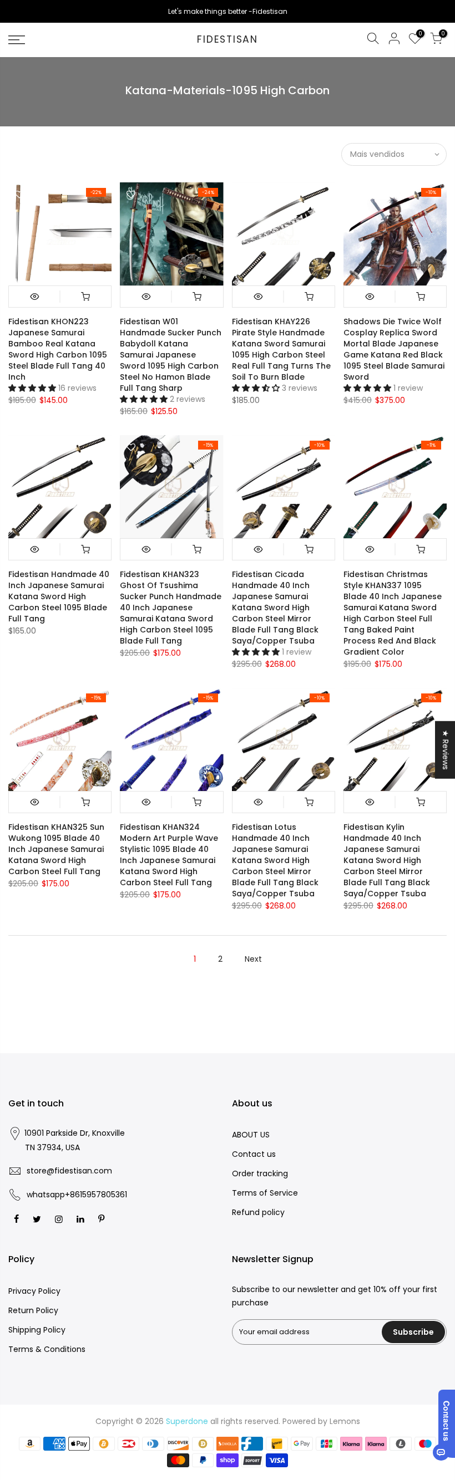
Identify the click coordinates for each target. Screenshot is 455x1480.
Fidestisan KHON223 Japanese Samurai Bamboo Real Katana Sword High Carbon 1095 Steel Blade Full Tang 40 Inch (57, 349)
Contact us (254, 1154)
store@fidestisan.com (69, 1170)
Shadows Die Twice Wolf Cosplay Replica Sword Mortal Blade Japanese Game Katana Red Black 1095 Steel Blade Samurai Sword (393, 349)
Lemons (345, 1421)
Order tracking (260, 1173)
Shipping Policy (36, 1329)
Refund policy (258, 1212)
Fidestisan (227, 40)
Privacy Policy (34, 1291)
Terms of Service (265, 1192)
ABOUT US (251, 1134)
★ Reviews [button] (445, 750)
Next (253, 958)
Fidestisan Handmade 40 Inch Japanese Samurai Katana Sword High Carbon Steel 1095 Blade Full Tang (58, 596)
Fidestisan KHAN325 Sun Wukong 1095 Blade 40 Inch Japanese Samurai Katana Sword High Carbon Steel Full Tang (56, 849)
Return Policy (33, 1310)
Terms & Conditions (46, 1349)
